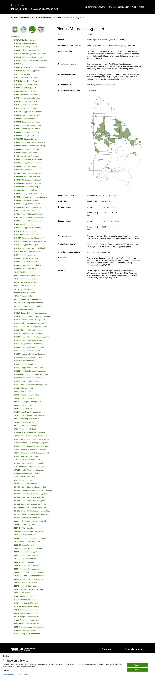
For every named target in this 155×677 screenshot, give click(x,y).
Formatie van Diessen (25, 630)
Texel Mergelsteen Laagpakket (29, 303)
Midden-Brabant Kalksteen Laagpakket (32, 446)
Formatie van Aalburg (24, 477)
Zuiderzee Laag (25, 40)
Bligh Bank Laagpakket (26, 50)
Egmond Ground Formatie (26, 81)
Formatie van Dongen (25, 231)
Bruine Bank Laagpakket (27, 77)
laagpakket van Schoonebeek (28, 343)
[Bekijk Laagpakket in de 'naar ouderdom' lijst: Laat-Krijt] (23, 29)
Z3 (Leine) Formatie (24, 545)
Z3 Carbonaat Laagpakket (26, 552)
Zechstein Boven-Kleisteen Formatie (30, 521)
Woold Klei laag (26, 187)
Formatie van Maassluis (26, 105)
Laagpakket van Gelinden (27, 265)
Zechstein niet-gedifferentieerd (28, 589)
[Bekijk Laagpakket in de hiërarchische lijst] (15, 29)
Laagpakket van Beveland (26, 616)
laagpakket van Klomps (26, 456)
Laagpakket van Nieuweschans (29, 142)
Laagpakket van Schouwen (27, 613)
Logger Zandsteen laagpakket (29, 367)
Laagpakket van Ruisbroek (28, 214)
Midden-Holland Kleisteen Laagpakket (32, 316)
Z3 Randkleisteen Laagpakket (28, 548)
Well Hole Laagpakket (26, 70)
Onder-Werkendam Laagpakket (29, 470)
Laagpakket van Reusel (26, 258)
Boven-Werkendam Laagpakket (30, 463)
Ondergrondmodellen (118, 7)
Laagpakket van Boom (27, 176)
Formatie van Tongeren (26, 210)
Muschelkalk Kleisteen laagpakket (30, 500)
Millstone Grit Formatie (26, 603)
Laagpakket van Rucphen (27, 152)
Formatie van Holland (25, 309)
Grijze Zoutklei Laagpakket (27, 555)
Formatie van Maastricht (26, 282)
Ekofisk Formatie (23, 272)
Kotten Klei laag (25, 190)
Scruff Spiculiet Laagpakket (27, 401)
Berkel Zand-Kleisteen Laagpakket (30, 384)
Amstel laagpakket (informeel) (29, 627)
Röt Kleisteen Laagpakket (27, 518)
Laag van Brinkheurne (27, 183)
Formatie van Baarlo (24, 599)
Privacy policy (23, 674)
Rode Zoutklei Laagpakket (27, 541)
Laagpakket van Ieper (26, 245)
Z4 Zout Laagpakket (24, 535)
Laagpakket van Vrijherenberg (29, 146)
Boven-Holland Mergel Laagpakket (30, 313)
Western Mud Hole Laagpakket (30, 67)
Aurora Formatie (23, 596)
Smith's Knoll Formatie (25, 101)
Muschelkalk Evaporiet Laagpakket (31, 494)
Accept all (137, 665)
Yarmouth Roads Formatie (26, 84)
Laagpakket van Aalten (26, 132)
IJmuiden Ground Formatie (27, 98)
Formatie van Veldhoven (26, 156)
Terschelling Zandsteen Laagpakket (30, 415)
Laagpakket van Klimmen (28, 227)
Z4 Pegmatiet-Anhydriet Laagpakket (31, 538)
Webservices (138, 7)
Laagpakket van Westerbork (28, 340)
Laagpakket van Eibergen (27, 129)
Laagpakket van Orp (25, 268)
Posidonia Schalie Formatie (27, 473)
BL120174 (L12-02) (109, 207)
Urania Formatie (23, 64)
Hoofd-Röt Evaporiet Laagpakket (30, 507)
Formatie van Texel (24, 296)
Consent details (8, 674)
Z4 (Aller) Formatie (23, 528)
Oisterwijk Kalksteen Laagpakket (29, 432)
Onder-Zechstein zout (25, 586)
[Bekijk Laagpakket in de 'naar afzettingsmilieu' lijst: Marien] (32, 29)
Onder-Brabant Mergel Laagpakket (30, 449)
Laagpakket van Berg (26, 200)
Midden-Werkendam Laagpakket (30, 466)
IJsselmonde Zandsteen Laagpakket (31, 374)
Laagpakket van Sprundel (28, 111)
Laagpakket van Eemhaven (28, 350)
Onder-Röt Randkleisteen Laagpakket (31, 514)
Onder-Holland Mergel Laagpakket (30, 326)
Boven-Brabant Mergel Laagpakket (30, 436)
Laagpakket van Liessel (26, 262)
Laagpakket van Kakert (26, 149)
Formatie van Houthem (26, 279)
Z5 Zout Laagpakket (24, 524)
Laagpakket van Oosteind (28, 251)
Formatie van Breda (24, 118)
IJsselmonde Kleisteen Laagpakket (30, 354)
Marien (58, 17)
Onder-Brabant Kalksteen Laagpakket (31, 453)
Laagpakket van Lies (25, 408)
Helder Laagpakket (25, 364)
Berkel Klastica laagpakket (27, 381)
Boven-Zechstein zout (25, 582)
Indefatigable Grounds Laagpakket (31, 60)
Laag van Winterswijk (27, 180)
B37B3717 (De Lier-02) (111, 221)
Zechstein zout (22, 593)
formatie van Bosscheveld (26, 620)
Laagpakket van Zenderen (27, 125)
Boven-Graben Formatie (26, 425)
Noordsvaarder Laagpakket (27, 412)
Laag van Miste (25, 135)
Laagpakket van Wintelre (27, 163)
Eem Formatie (22, 74)
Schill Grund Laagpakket (26, 395)
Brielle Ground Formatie (26, 91)
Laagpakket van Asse (26, 234)
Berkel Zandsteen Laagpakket (28, 378)
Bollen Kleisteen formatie (26, 623)
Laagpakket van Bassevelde (28, 221)
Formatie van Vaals (24, 289)
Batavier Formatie (23, 224)
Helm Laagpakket (24, 422)
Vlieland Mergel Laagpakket (28, 333)
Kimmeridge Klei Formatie (26, 419)
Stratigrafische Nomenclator (22, 17)
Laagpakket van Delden (27, 122)
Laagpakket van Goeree (26, 610)
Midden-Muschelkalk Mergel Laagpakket (33, 490)
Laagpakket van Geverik (26, 606)
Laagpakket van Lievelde (27, 115)
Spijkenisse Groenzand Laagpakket (30, 323)
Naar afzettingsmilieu (44, 17)
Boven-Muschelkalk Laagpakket (30, 487)
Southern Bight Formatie (26, 47)
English (6, 656)
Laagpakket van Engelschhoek (29, 248)
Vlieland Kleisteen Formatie (27, 330)
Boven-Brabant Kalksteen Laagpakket (31, 439)
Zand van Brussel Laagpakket (29, 238)
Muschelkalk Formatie (25, 483)
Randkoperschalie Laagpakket (28, 579)
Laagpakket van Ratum (27, 204)
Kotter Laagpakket (24, 361)
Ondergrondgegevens (95, 7)
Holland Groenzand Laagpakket (29, 320)
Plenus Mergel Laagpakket (27, 299)
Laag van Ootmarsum (27, 207)
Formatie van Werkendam (27, 459)
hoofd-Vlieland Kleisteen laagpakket (31, 337)
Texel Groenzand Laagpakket (28, 306)
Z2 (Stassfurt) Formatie (25, 558)
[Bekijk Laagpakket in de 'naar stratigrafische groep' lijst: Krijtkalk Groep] (41, 29)
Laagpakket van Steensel (27, 173)
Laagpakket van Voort (26, 166)
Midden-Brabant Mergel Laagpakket (31, 442)
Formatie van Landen (24, 255)
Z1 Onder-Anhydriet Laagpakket (29, 572)
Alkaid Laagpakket (25, 88)
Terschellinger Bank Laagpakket (30, 53)
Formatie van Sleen (24, 480)
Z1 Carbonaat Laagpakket (26, 565)
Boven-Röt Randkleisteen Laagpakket (32, 511)
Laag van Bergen (26, 43)
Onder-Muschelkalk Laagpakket (29, 497)
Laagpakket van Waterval (28, 193)
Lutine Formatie (22, 391)
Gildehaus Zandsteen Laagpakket (30, 371)
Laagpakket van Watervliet (28, 217)
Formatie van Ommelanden (27, 275)
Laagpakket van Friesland (27, 634)
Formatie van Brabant (25, 429)
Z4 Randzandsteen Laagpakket (28, 531)
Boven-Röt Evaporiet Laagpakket (30, 504)
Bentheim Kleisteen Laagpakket (29, 347)
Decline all (137, 670)
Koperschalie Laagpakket (26, 569)
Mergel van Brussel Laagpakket (30, 241)
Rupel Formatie (23, 169)
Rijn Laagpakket (23, 388)
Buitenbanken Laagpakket (28, 57)
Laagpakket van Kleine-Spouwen (30, 197)
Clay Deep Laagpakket (25, 398)
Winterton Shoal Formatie (27, 94)
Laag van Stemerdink (27, 139)
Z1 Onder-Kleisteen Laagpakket (29, 576)
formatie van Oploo (24, 292)
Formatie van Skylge (24, 405)
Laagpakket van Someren (28, 159)
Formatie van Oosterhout (26, 108)
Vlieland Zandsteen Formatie (28, 357)
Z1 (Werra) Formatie (24, 562)
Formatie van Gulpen (24, 285)
